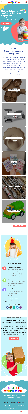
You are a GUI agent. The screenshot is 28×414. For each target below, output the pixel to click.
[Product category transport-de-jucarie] (14, 115)
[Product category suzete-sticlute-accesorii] (14, 139)
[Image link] (14, 388)
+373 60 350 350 (13, 299)
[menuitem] (20, 402)
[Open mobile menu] (1, 2)
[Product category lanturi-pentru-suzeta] (14, 187)
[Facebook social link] (7, 307)
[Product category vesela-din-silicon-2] (14, 90)
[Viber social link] (20, 307)
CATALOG (6, 23)
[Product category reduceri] (14, 163)
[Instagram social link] (10, 307)
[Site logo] (14, 2)
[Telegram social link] (17, 307)
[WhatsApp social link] (14, 307)
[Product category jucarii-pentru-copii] (14, 211)
